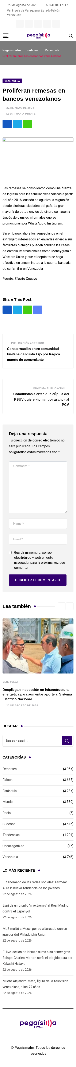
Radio (7, 813)
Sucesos (9, 824)
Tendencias (11, 835)
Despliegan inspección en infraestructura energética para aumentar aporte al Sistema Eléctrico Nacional (37, 694)
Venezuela (10, 681)
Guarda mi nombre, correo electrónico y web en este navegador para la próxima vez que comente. (39, 560)
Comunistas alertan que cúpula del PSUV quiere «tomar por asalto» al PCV (41, 399)
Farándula (10, 791)
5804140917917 (57, 5)
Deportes (10, 769)
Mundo (8, 802)
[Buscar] (71, 35)
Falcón (7, 780)
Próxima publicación (49, 388)
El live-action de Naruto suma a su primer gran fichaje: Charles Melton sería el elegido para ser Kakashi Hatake (37, 958)
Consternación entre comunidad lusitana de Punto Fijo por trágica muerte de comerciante (33, 354)
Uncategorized (13, 846)
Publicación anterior (27, 343)
